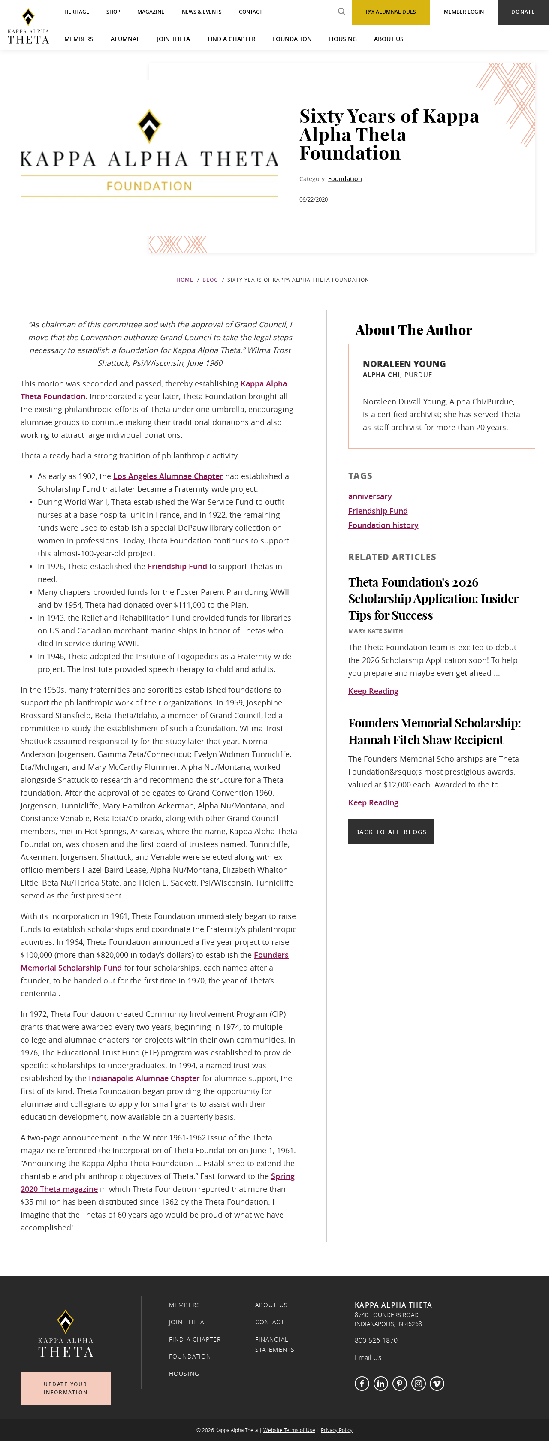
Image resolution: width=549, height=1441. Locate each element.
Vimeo (437, 1383)
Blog (210, 279)
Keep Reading (373, 691)
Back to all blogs (391, 832)
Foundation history (383, 525)
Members (79, 39)
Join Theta (173, 39)
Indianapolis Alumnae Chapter (144, 1078)
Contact (269, 1322)
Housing (343, 39)
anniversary (370, 496)
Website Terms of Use (289, 1430)
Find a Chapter (232, 39)
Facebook (362, 1383)
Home (184, 279)
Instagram (418, 1383)
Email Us (368, 1357)
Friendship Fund (177, 566)
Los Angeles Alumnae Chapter (168, 476)
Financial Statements (275, 1344)
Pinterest (399, 1383)
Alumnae (125, 39)
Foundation (292, 39)
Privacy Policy (337, 1430)
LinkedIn (381, 1383)
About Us (389, 39)
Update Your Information (66, 1388)
